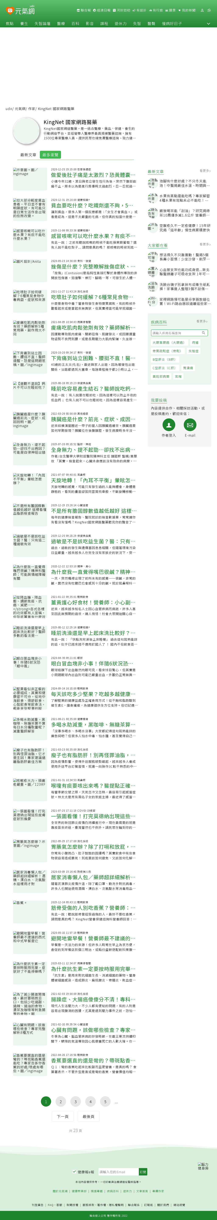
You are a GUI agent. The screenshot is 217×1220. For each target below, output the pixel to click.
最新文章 (28, 154)
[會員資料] (202, 10)
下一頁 (63, 1116)
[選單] (208, 10)
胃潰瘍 (188, 368)
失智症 (194, 351)
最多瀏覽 (50, 154)
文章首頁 (142, 1191)
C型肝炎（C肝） (165, 368)
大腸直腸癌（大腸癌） (169, 342)
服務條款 (89, 1205)
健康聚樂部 (79, 1191)
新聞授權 (72, 1205)
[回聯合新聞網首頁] (10, 11)
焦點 (10, 23)
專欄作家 (158, 1191)
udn (9, 108)
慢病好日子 (172, 23)
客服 (59, 1205)
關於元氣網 (60, 1191)
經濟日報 (103, 10)
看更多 (205, 170)
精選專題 (97, 1191)
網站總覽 (179, 1205)
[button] (208, 23)
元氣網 (20, 108)
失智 (137, 23)
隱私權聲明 (116, 1205)
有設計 (141, 10)
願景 (172, 10)
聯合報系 (134, 1205)
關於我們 (163, 1205)
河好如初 (123, 10)
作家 (31, 108)
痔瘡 (195, 342)
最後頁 (89, 1116)
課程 (104, 23)
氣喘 (178, 376)
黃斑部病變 (161, 376)
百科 (75, 23)
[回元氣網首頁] (24, 10)
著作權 (101, 1205)
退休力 (121, 23)
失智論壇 (43, 23)
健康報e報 (86, 1172)
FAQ (51, 1205)
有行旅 (157, 10)
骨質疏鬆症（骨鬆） (168, 351)
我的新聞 (188, 10)
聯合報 (85, 10)
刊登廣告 (38, 1205)
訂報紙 (148, 1205)
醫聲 (151, 23)
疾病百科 (113, 1191)
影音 (90, 23)
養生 (24, 23)
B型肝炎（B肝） (165, 359)
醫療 (61, 23)
